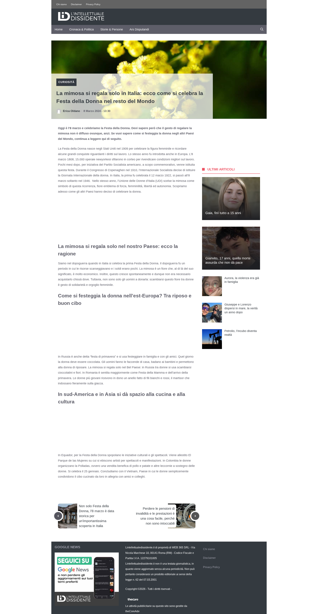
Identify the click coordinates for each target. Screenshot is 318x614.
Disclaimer (76, 4)
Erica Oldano (71, 111)
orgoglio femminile (101, 285)
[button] (262, 29)
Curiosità (66, 82)
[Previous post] (58, 516)
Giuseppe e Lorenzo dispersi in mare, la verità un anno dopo (241, 308)
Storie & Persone (111, 29)
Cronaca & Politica (81, 29)
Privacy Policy (93, 4)
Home (59, 29)
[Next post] (195, 516)
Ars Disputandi (139, 29)
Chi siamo (61, 4)
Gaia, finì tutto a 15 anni (223, 213)
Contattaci (178, 589)
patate (146, 466)
